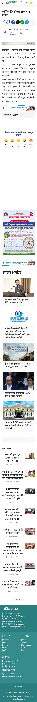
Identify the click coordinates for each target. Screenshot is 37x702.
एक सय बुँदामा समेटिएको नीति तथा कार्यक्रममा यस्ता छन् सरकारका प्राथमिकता (12, 475)
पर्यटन (24, 640)
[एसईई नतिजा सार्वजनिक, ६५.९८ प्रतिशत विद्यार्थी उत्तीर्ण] (18, 381)
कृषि (5, 650)
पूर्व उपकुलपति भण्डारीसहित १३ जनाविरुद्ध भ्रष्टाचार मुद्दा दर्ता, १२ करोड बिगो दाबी (13, 548)
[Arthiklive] (14, 2)
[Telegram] (27, 22)
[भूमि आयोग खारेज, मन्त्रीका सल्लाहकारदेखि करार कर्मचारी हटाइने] (30, 566)
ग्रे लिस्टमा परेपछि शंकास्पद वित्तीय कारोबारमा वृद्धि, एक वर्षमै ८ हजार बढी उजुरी (12, 493)
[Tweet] (18, 22)
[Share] (13, 22)
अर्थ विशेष (6, 640)
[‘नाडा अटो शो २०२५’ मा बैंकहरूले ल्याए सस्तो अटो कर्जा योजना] (30, 583)
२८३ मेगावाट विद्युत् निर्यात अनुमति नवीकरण (12, 531)
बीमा (5, 642)
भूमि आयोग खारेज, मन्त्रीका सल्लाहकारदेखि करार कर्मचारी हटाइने (12, 567)
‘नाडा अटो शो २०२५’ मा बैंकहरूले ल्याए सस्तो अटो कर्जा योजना (12, 585)
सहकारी (6, 648)
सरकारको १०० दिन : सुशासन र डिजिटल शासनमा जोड (17, 301)
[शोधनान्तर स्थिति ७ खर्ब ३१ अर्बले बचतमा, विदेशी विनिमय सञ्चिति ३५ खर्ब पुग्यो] (18, 410)
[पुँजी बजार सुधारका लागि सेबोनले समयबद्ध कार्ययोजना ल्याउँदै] (18, 352)
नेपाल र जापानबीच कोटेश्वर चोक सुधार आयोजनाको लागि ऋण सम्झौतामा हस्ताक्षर (12, 514)
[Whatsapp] (22, 22)
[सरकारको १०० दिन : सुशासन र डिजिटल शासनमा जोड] (18, 287)
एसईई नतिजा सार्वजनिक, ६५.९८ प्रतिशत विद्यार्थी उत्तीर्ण (17, 394)
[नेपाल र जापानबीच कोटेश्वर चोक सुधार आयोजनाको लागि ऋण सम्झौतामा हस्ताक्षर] (30, 511)
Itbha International (18, 699)
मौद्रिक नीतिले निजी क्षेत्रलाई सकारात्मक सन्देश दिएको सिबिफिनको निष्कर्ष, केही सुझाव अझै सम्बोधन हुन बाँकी (18, 333)
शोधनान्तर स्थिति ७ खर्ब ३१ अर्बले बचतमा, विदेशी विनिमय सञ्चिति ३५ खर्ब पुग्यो (18, 425)
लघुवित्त (6, 645)
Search (31, 439)
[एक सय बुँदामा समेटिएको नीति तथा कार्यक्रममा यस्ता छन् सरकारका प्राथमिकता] (30, 473)
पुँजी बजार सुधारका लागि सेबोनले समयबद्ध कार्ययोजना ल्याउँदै (18, 365)
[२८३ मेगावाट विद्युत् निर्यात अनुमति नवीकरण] (30, 531)
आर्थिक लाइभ (12, 30)
